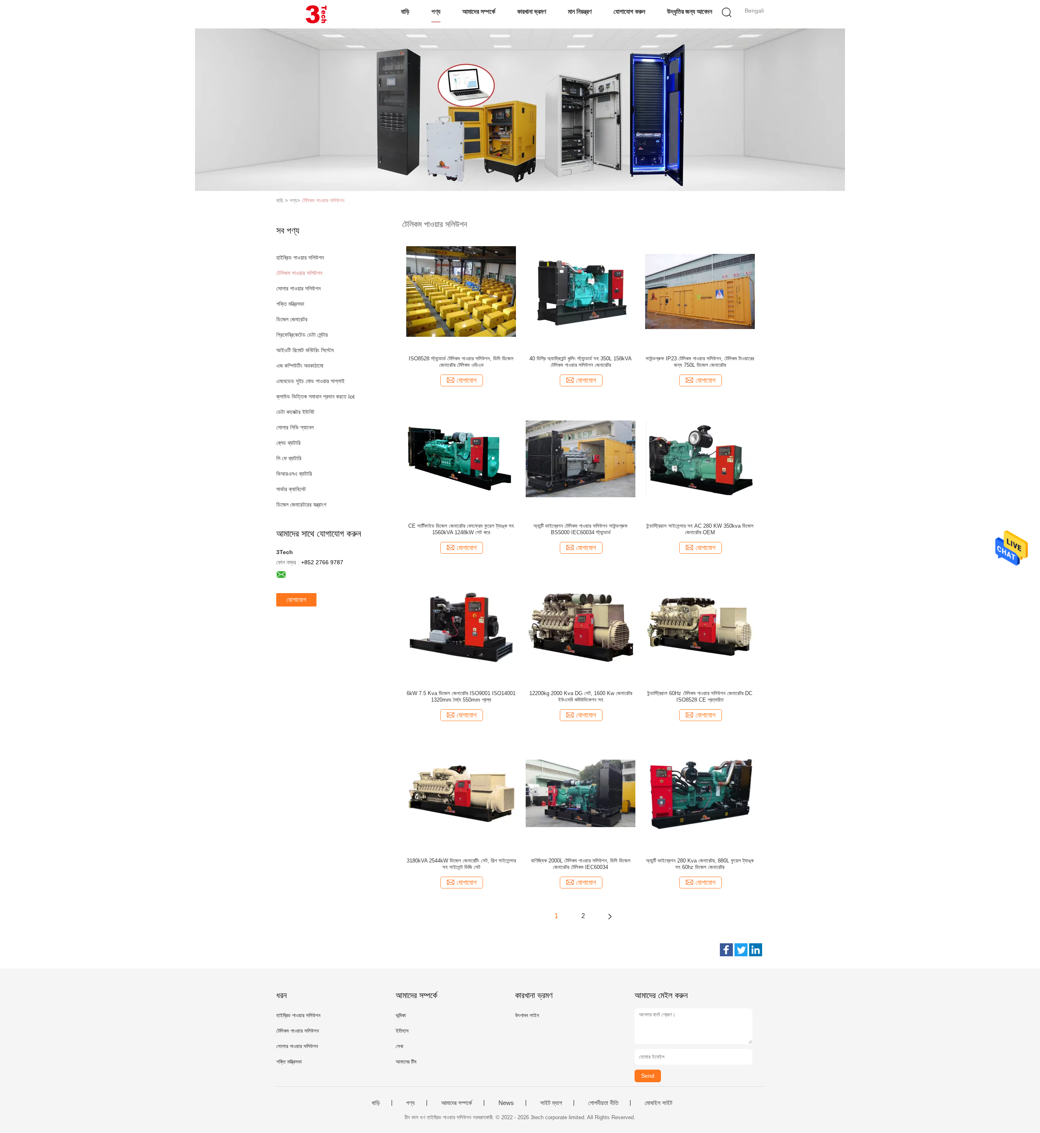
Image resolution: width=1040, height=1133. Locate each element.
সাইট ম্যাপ (551, 1103)
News (506, 1103)
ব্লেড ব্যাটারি (288, 443)
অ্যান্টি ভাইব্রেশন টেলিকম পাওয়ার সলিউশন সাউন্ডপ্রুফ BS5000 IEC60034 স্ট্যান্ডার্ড (580, 529)
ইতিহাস (402, 1031)
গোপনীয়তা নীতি (603, 1103)
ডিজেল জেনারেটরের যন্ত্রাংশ (301, 504)
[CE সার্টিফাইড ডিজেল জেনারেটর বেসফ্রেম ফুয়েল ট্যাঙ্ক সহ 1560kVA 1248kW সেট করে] (461, 458)
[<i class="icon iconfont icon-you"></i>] (610, 916)
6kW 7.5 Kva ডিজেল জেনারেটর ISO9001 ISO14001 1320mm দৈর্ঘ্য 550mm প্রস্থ (461, 696)
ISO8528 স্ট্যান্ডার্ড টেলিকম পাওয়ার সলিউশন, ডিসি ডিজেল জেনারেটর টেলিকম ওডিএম (461, 361)
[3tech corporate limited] (315, 14)
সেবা (399, 1046)
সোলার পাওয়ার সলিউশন (298, 288)
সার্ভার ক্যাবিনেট (291, 489)
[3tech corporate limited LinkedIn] (755, 949)
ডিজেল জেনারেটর (292, 319)
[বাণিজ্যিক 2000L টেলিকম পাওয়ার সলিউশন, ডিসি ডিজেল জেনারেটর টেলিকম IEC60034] (580, 793)
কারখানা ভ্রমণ (531, 11)
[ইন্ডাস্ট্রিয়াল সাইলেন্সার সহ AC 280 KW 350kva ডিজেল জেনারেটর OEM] (700, 458)
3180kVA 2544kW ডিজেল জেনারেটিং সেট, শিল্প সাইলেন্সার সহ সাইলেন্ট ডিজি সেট (461, 864)
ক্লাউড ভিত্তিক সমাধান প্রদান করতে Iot (315, 396)
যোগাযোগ (296, 599)
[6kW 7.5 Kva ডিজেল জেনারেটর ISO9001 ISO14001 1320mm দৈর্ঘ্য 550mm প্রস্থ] (461, 626)
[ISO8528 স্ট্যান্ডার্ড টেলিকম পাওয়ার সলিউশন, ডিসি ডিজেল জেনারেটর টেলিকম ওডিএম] (461, 291)
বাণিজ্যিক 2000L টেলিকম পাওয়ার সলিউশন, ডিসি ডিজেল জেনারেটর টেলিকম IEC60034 (580, 864)
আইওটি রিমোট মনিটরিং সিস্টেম (305, 350)
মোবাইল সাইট (658, 1103)
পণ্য (435, 11)
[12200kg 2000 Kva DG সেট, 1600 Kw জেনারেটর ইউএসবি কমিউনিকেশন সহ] (580, 626)
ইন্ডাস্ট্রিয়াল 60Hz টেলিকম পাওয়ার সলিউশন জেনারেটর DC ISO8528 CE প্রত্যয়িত (699, 696)
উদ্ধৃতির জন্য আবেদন (689, 11)
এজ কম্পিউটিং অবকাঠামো (299, 365)
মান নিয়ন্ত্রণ (580, 11)
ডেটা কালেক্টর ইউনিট (295, 412)
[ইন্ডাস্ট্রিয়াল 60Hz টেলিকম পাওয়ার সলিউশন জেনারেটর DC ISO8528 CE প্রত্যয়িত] (700, 626)
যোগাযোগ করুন (629, 11)
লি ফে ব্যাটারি (288, 458)
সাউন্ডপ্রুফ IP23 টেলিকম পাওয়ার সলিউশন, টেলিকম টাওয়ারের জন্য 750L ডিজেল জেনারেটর (700, 361)
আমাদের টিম (406, 1062)
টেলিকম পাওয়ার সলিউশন (323, 200)
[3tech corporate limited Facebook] (726, 949)
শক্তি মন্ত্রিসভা (290, 304)
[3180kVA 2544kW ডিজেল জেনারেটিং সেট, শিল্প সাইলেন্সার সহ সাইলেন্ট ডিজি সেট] (461, 793)
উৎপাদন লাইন (527, 1015)
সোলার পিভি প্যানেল (295, 427)
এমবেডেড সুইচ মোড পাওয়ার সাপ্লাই (310, 381)
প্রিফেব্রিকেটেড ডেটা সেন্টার (302, 334)
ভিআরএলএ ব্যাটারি (294, 473)
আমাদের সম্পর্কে (478, 11)
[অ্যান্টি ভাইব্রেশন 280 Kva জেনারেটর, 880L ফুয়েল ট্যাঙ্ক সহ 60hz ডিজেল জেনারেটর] (700, 793)
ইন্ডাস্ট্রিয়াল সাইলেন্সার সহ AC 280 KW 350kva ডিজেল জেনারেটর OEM (700, 529)
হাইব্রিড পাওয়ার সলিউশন (300, 257)
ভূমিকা (401, 1015)
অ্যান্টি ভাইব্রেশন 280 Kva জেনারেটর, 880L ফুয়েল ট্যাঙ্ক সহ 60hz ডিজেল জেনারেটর (700, 864)
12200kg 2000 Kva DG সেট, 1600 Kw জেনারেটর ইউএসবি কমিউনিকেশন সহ (580, 696)
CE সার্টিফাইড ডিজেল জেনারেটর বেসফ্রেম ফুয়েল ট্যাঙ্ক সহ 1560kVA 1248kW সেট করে (461, 529)
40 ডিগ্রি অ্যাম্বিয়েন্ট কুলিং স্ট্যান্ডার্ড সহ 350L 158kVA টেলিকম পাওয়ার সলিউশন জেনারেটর (580, 361)
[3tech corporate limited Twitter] (741, 949)
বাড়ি (405, 11)
